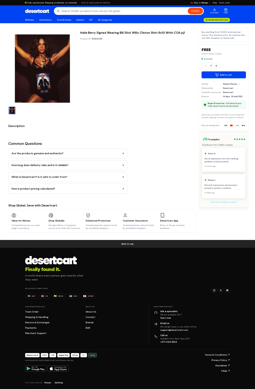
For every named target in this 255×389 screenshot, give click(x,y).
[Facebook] (227, 290)
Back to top (127, 243)
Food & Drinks (64, 20)
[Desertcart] (37, 11)
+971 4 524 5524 (168, 342)
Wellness (29, 20)
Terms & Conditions (217, 354)
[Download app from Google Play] (35, 369)
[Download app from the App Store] (58, 369)
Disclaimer (222, 365)
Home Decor (45, 20)
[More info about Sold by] (238, 84)
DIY (91, 20)
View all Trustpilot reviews (224, 202)
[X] (220, 290)
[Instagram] (214, 290)
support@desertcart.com (174, 330)
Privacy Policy (220, 360)
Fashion (80, 20)
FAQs (225, 370)
